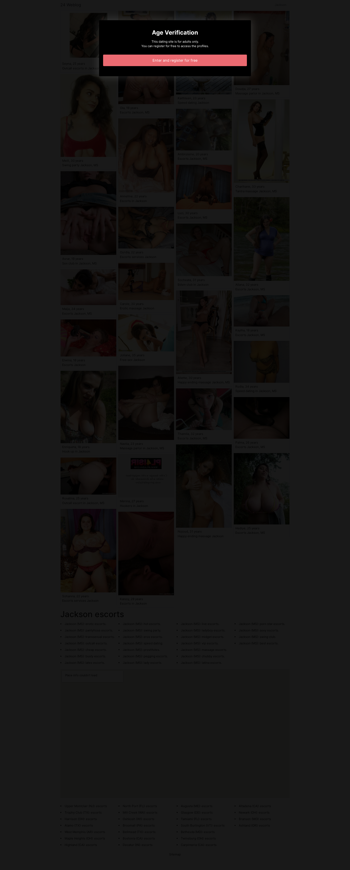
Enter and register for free (175, 60)
